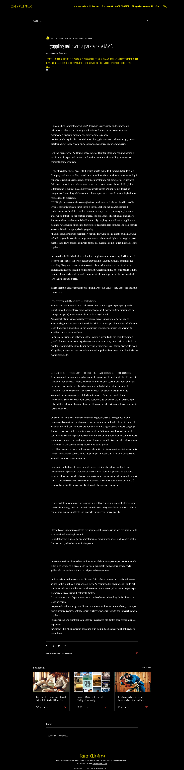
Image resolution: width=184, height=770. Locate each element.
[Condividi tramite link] (65, 645)
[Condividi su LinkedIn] (59, 645)
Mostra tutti (146, 667)
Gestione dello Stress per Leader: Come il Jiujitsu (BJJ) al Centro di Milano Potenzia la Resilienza (51, 698)
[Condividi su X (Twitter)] (53, 645)
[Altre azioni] (136, 38)
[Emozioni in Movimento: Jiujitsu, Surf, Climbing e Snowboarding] (92, 682)
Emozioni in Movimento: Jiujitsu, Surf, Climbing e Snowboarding (90, 698)
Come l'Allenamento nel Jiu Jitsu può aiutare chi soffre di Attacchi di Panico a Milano (132, 698)
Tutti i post (37, 21)
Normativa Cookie (100, 764)
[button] (147, 21)
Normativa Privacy (85, 764)
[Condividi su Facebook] (47, 645)
